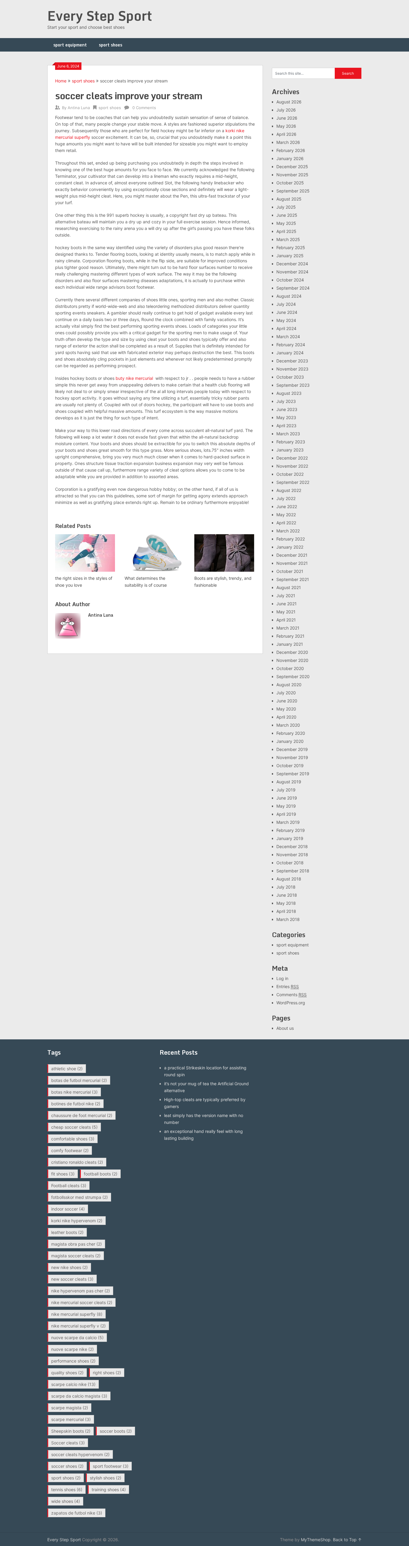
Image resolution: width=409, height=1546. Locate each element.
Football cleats (68, 1185)
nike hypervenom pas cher (80, 1290)
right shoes (107, 1372)
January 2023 (290, 449)
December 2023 (292, 360)
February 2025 (290, 247)
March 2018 (288, 919)
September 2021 (292, 579)
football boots (100, 1173)
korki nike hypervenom (76, 1220)
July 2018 (286, 886)
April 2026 (286, 134)
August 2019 (288, 781)
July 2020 (286, 692)
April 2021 (286, 619)
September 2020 (293, 676)
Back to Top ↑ (347, 1539)
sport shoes (110, 44)
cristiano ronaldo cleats (77, 1162)
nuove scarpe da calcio (77, 1337)
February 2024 (290, 344)
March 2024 (288, 336)
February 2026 (290, 150)
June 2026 (286, 118)
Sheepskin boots (70, 1431)
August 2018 (288, 878)
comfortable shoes (72, 1138)
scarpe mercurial (71, 1419)
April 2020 (286, 716)
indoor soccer (68, 1208)
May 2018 (286, 903)
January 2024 (290, 352)
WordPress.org (290, 1002)
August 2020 (289, 684)
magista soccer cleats (76, 1255)
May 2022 (286, 514)
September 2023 (293, 385)
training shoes (109, 1489)
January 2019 (289, 838)
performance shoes (73, 1360)
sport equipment (70, 44)
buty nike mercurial (134, 378)
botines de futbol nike (75, 1103)
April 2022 (286, 522)
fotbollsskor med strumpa (79, 1197)
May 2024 (286, 320)
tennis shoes (66, 1489)
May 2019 (286, 806)
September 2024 (293, 287)
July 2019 (286, 789)
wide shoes (65, 1501)
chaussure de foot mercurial (81, 1115)
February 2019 (290, 830)
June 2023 (286, 409)
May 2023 (286, 417)
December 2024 (292, 263)
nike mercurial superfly (76, 1314)
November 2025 (292, 174)
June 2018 (286, 895)
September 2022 (292, 482)
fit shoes (63, 1173)
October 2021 (289, 571)
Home (60, 80)
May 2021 (286, 611)
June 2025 (286, 215)
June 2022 (286, 506)
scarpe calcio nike (73, 1384)
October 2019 (290, 765)
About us (285, 1028)
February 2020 (290, 733)
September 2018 (292, 870)
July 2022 (286, 498)
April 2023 (286, 425)
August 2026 (289, 101)
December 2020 (292, 652)
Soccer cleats (68, 1442)
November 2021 (292, 563)
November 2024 (292, 271)
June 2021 (286, 603)
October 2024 (290, 279)
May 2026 (286, 126)
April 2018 (286, 911)
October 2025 (290, 182)
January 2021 (289, 644)
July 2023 (286, 401)
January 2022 (289, 547)
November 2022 (292, 466)
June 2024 (286, 312)
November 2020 (292, 660)
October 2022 (290, 474)
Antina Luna (79, 107)
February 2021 (290, 636)
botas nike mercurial (74, 1092)
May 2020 (286, 708)
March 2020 (288, 725)
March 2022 (288, 530)
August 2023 (289, 393)
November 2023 (292, 368)
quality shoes (67, 1372)
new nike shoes (69, 1267)
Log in (282, 978)
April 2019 (286, 814)
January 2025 (290, 255)
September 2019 (292, 773)
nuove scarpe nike (72, 1349)
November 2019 (292, 757)
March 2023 (288, 433)
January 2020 (290, 741)
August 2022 (288, 490)
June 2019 (286, 797)
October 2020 (290, 668)
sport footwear (110, 1466)
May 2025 (286, 223)
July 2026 (286, 109)
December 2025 (292, 166)
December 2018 (292, 846)
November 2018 (292, 854)
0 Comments (144, 107)
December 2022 (292, 457)
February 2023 (290, 441)
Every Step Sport (99, 15)
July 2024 (286, 304)
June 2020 (286, 700)
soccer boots (116, 1431)
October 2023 (290, 377)
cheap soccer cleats (74, 1127)
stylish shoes (105, 1477)
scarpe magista (69, 1407)
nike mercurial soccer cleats (81, 1302)
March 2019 (288, 822)
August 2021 (288, 587)
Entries (287, 986)
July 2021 (285, 595)
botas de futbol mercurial (79, 1080)
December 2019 (292, 749)
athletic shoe (67, 1068)
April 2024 (286, 328)
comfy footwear (70, 1150)
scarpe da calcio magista (79, 1396)
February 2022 (290, 538)
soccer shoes (67, 1466)
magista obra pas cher (76, 1244)
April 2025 (286, 231)
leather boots (67, 1232)
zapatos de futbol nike (76, 1512)
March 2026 (288, 142)
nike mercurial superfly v (78, 1325)
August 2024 (289, 296)
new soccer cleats (72, 1279)
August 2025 (289, 198)
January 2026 (290, 158)
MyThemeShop (316, 1539)
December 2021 (291, 555)
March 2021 (287, 627)
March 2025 (288, 239)
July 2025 (286, 207)
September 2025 (293, 190)
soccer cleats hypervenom (80, 1454)
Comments (291, 994)
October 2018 (290, 862)
